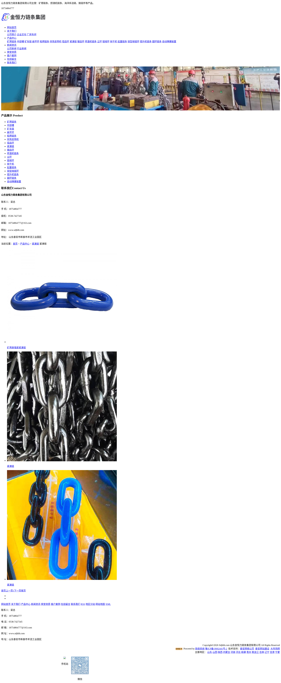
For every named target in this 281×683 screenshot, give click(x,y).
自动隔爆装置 (169, 41)
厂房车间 (31, 34)
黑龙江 (255, 652)
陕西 (220, 652)
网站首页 (11, 27)
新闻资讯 (11, 45)
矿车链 (28, 41)
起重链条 (122, 41)
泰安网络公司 (247, 648)
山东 (209, 652)
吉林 (261, 652)
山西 (215, 652)
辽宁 (267, 652)
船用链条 (44, 41)
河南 (233, 652)
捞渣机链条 (91, 41)
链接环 (105, 41)
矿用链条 (11, 41)
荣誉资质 (11, 52)
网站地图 (100, 604)
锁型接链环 (133, 41)
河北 (238, 652)
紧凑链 (73, 41)
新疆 (243, 652)
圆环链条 (157, 41)
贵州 (248, 652)
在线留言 (11, 59)
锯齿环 (80, 41)
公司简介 (11, 34)
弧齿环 (65, 41)
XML (108, 604)
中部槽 (20, 41)
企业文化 (21, 34)
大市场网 (275, 648)
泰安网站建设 (262, 648)
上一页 (9, 590)
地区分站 (90, 604)
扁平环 (35, 41)
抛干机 (113, 41)
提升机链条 (146, 41)
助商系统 (200, 648)
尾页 (23, 590)
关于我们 (11, 31)
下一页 (17, 590)
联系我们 (11, 62)
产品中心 (11, 38)
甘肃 (272, 652)
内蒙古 (226, 652)
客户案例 (11, 55)
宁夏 (277, 652)
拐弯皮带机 (55, 41)
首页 (15, 244)
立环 (99, 41)
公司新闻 (11, 48)
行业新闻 (21, 48)
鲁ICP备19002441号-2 (216, 648)
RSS (83, 604)
